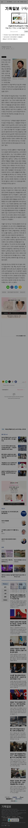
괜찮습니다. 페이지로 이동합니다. (10, 39)
